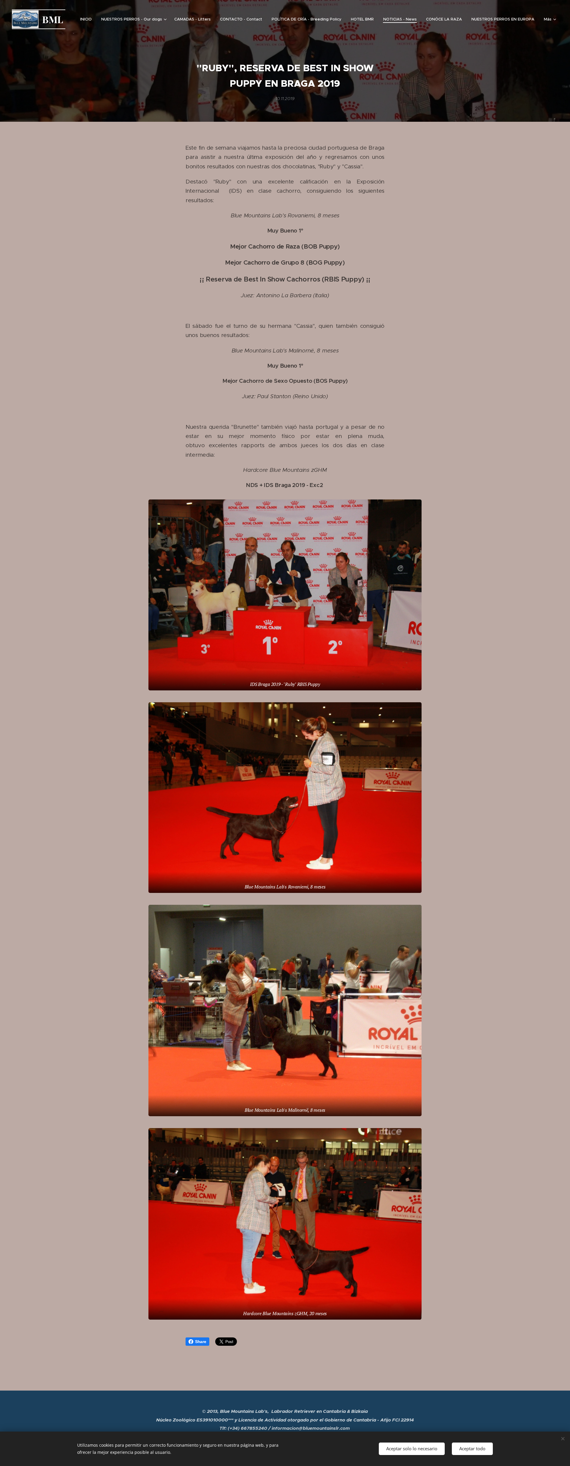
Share (200, 1341)
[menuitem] (87, 19)
